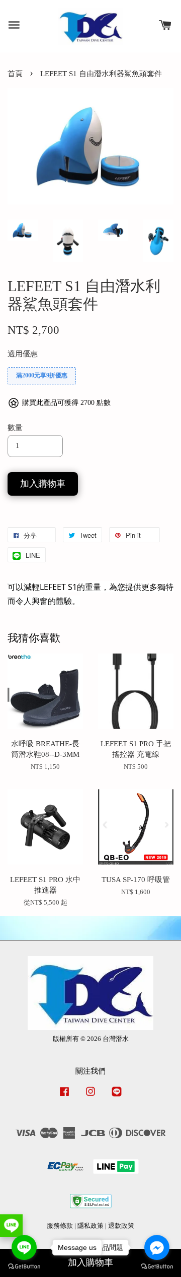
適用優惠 (23, 354)
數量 (15, 427)
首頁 (15, 74)
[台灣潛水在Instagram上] (90, 1096)
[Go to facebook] (156, 1247)
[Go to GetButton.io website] (157, 1266)
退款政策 (121, 1225)
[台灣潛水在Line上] (117, 1096)
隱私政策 (90, 1225)
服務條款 (60, 1225)
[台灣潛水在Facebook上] (64, 1096)
